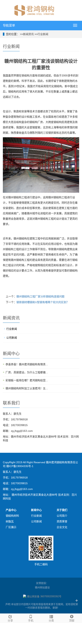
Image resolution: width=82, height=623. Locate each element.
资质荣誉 (62, 521)
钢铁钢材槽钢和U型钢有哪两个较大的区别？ (42, 302)
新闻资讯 (28, 34)
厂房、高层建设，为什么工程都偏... (27, 372)
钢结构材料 (12, 515)
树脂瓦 (10, 521)
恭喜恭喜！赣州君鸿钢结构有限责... (27, 364)
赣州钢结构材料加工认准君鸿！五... (27, 388)
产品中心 (11, 509)
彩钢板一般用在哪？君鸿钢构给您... (27, 380)
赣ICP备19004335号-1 (19, 466)
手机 (30, 620)
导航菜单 (9, 25)
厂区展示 (11, 527)
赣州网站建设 (42, 587)
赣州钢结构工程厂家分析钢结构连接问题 (40, 296)
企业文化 (62, 527)
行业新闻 (43, 34)
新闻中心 (36, 509)
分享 (10, 620)
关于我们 (62, 509)
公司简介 (62, 515)
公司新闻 (11, 337)
